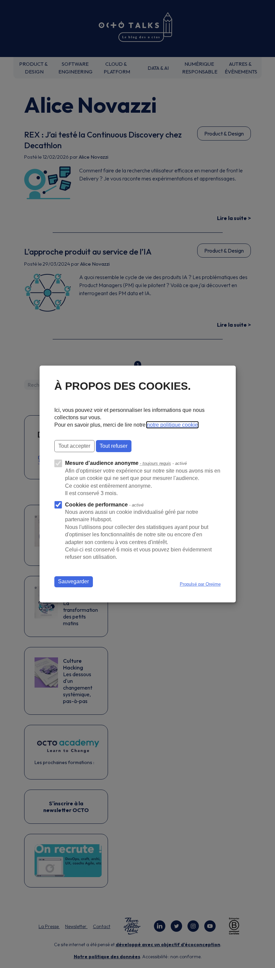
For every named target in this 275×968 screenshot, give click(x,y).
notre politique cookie (172, 425)
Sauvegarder (73, 581)
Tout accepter (74, 446)
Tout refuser (113, 446)
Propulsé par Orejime (200, 584)
